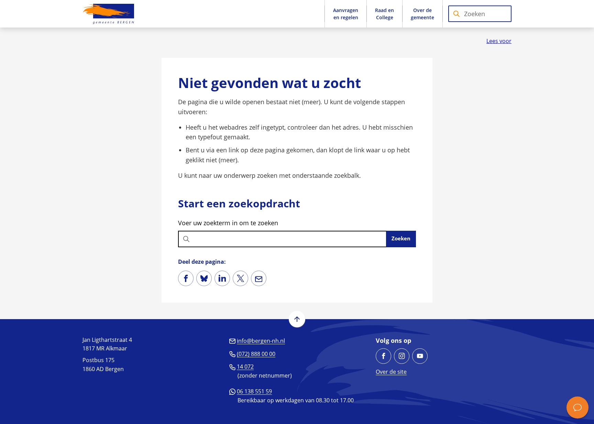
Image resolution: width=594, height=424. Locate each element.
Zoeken (401, 238)
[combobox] (480, 14)
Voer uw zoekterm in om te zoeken (228, 223)
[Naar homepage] (108, 14)
